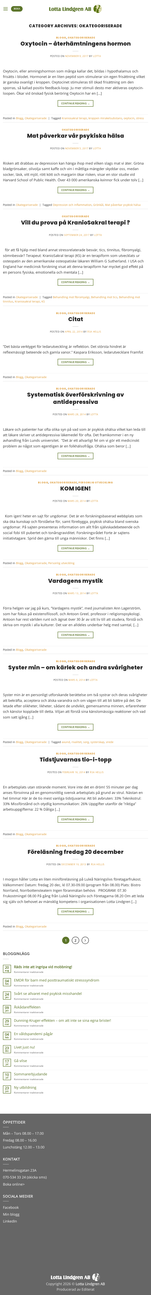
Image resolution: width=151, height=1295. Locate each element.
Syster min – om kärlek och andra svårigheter (75, 667)
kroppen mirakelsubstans (105, 118)
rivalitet (77, 742)
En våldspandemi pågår (33, 1034)
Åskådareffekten (27, 1007)
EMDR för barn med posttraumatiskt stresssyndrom (56, 980)
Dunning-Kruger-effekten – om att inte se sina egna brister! (62, 1020)
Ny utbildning (25, 1087)
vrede (109, 742)
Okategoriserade (81, 37)
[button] (5, 9)
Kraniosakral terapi (74, 118)
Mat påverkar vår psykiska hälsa (75, 136)
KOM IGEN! (75, 488)
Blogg (61, 37)
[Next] (85, 940)
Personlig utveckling (95, 482)
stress (140, 118)
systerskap (97, 742)
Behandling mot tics (104, 297)
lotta (97, 56)
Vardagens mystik (75, 581)
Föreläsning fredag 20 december (75, 852)
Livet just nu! (24, 1047)
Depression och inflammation (72, 205)
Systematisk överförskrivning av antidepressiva (75, 398)
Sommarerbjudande (30, 1074)
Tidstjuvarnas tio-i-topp (76, 759)
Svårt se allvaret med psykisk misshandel (48, 994)
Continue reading (75, 103)
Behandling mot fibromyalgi (71, 297)
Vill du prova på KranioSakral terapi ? (75, 222)
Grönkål (98, 205)
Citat (75, 319)
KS (43, 301)
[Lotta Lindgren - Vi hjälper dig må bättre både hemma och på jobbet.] (75, 9)
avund (66, 742)
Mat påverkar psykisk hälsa (123, 205)
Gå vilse (20, 1061)
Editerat (88, 1289)
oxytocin (129, 118)
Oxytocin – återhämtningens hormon (75, 44)
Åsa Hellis (94, 331)
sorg (86, 742)
